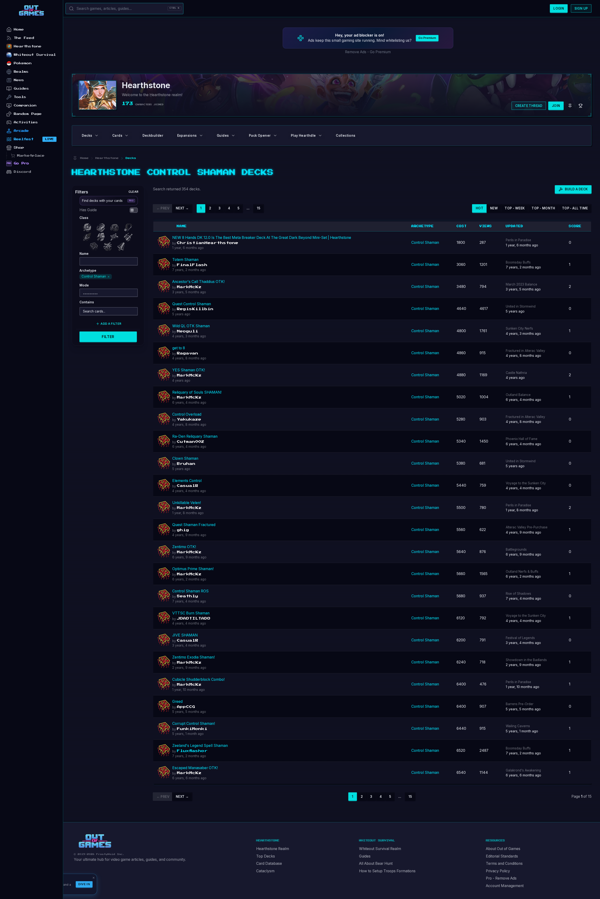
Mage (88, 236)
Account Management (505, 886)
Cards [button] (117, 135)
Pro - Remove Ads (501, 878)
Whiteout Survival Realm (380, 848)
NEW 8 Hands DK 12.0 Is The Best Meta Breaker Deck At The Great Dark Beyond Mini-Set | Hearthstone (261, 237)
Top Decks (265, 856)
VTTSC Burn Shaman (191, 613)
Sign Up (581, 8)
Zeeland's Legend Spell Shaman (200, 745)
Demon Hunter (101, 226)
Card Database (269, 863)
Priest (115, 236)
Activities (26, 122)
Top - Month (543, 208)
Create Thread (529, 106)
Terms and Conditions (504, 863)
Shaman (95, 245)
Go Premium (427, 38)
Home (19, 29)
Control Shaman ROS (190, 591)
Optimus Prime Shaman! (193, 569)
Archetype (422, 226)
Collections (345, 135)
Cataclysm (265, 871)
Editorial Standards (502, 856)
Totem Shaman (185, 259)
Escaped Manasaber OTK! (195, 768)
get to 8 (178, 348)
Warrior (122, 245)
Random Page (28, 114)
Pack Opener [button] (260, 135)
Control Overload (186, 414)
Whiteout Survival (35, 54)
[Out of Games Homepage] (95, 841)
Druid (115, 226)
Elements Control (187, 480)
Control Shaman (425, 242)
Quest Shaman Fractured (193, 525)
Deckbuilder (152, 135)
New (494, 208)
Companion (25, 105)
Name (182, 226)
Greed (177, 701)
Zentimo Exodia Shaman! (193, 657)
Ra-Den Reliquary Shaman (195, 436)
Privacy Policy (498, 871)
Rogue (129, 236)
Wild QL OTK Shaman (191, 326)
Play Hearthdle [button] (303, 135)
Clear (133, 191)
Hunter (129, 226)
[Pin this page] (75, 158)
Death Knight (88, 226)
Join (556, 106)
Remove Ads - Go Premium (368, 52)
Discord (22, 171)
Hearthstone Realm (272, 848)
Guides (365, 856)
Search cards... (94, 311)
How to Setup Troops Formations (387, 871)
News (19, 80)
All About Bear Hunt (376, 863)
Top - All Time (575, 208)
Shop (19, 147)
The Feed (24, 38)
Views (486, 226)
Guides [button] (223, 135)
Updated (514, 226)
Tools (20, 97)
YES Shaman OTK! (188, 370)
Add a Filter (111, 323)
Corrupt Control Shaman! (193, 723)
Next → (182, 208)
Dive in (84, 884)
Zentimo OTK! (184, 547)
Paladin (101, 236)
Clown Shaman (185, 458)
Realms (21, 71)
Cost (461, 226)
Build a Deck (576, 189)
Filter (108, 337)
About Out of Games (503, 848)
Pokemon (23, 63)
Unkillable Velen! (186, 502)
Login (558, 8)
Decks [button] (87, 135)
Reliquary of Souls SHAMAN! (196, 392)
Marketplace (31, 155)
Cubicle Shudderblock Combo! (198, 679)
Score (575, 226)
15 (258, 208)
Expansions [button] (187, 135)
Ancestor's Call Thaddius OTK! (198, 281)
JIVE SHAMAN (185, 635)
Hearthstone (27, 46)
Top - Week (515, 208)
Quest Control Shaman (191, 304)
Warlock (108, 245)
